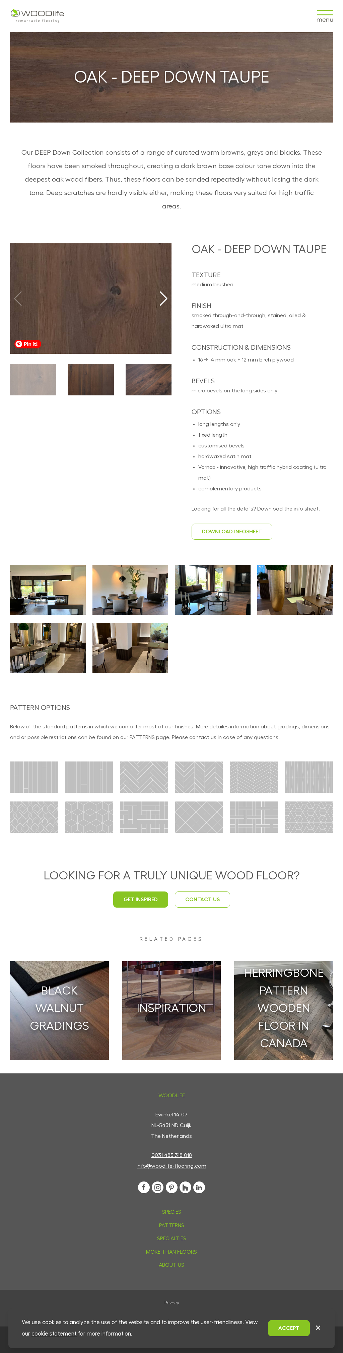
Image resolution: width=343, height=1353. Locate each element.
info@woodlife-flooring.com (171, 1166)
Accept (288, 1328)
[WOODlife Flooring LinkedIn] (199, 1187)
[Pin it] (27, 344)
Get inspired (141, 899)
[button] (163, 298)
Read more (59, 1031)
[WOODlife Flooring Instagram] (157, 1187)
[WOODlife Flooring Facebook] (144, 1187)
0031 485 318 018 (171, 1155)
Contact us (202, 899)
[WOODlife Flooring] (37, 15)
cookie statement (54, 1334)
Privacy (171, 1303)
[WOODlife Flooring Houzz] (185, 1187)
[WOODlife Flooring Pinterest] (172, 1187)
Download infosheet (232, 531)
